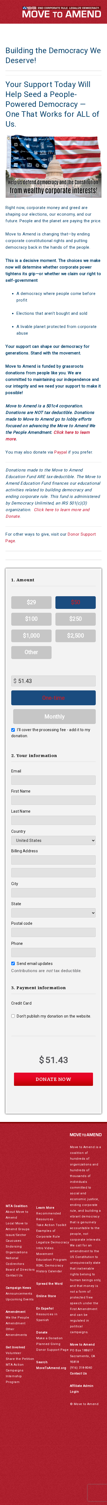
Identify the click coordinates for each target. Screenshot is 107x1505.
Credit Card (21, 1003)
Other (31, 652)
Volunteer (13, 1353)
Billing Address (24, 851)
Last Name (20, 811)
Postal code (21, 923)
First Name (21, 791)
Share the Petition (20, 1359)
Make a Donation (49, 1338)
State (16, 904)
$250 (75, 618)
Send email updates (35, 963)
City (14, 884)
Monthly (54, 716)
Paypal (60, 452)
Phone (17, 943)
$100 (31, 618)
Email (16, 771)
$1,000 (31, 635)
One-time (53, 698)
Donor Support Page (52, 1350)
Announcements (19, 1293)
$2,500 (75, 635)
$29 (31, 602)
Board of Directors (20, 1269)
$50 (75, 602)
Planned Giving (48, 1344)
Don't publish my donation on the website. (54, 1016)
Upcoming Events (20, 1299)
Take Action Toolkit (51, 1225)
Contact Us (14, 1275)
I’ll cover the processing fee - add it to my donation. (50, 733)
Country (18, 831)
